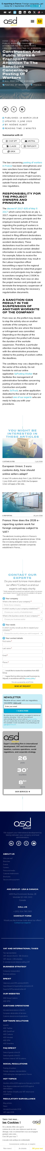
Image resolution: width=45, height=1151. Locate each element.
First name (7, 641)
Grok (12, 151)
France (37, 85)
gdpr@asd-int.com (10, 724)
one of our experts (22, 397)
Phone (5, 662)
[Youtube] (33, 843)
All (7, 81)
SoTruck (14, 390)
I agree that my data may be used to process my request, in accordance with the (21, 677)
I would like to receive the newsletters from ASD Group (20, 672)
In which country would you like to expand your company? (20, 629)
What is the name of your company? (17, 601)
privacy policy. (30, 678)
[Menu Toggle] (32, 21)
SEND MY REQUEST (22, 686)
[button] (5, 109)
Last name (7, 648)
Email (5, 655)
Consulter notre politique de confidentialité (16, 1140)
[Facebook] (29, 12)
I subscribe (22, 711)
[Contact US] (39, 21)
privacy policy (32, 719)
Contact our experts (22, 922)
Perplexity (31, 146)
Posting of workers (22, 81)
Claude (12, 146)
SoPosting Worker (23, 373)
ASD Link (17, 703)
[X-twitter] (34, 12)
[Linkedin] (25, 12)
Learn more (25, 6)
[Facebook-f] (18, 843)
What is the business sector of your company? (20, 616)
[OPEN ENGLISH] (42, 12)
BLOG (14, 41)
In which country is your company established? (20, 609)
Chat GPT (13, 141)
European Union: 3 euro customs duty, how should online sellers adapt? (18, 470)
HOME (5, 41)
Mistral (31, 141)
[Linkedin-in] (11, 843)
